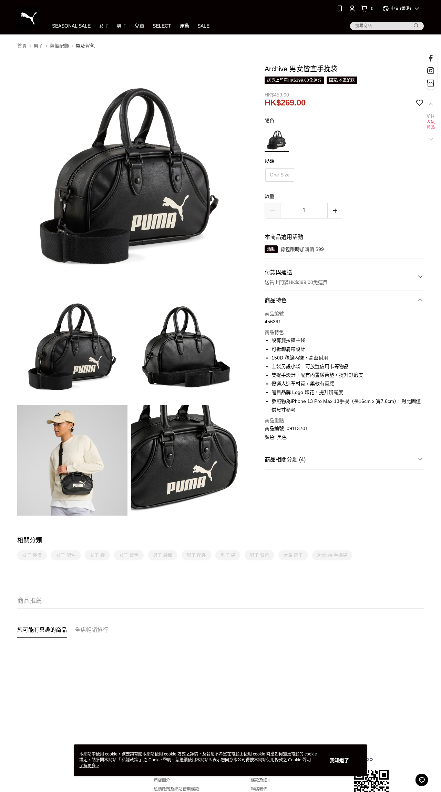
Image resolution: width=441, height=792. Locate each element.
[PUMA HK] (28, 18)
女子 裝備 (32, 555)
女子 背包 (129, 555)
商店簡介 (162, 780)
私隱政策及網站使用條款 (176, 789)
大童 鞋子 (293, 555)
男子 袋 (227, 555)
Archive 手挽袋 (332, 555)
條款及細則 (261, 780)
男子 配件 (196, 555)
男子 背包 (259, 555)
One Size (280, 174)
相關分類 (29, 540)
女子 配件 (65, 555)
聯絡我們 (259, 789)
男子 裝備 (162, 555)
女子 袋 (97, 555)
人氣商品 (431, 125)
